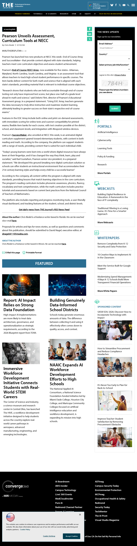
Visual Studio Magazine (107, 520)
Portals (105, 126)
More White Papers (107, 290)
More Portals (104, 173)
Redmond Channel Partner (68, 507)
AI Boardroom (62, 481)
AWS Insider (61, 485)
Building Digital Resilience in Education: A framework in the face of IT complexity (113, 197)
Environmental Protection (108, 490)
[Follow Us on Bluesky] (112, 5)
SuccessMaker (19, 134)
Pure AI (59, 502)
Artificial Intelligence (108, 132)
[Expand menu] (133, 5)
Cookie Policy (25, 529)
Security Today (102, 507)
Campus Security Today (107, 485)
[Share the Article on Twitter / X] (89, 39)
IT (95, 14)
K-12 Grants (51, 14)
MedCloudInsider (64, 498)
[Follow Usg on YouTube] (124, 5)
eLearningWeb (9, 29)
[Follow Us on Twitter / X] (120, 5)
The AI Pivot (101, 515)
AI (80, 14)
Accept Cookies (72, 536)
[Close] (80, 515)
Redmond (100, 502)
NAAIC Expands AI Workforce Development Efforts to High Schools (66, 374)
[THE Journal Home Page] (16, 5)
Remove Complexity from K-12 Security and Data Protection (113, 245)
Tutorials (37, 14)
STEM (74, 14)
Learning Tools (105, 148)
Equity (88, 14)
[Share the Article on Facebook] (89, 29)
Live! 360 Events (63, 494)
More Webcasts (105, 222)
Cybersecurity (104, 140)
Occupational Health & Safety (110, 498)
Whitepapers (108, 237)
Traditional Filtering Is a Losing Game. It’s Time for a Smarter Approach (113, 211)
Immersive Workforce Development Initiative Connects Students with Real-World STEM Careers (21, 382)
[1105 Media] (15, 510)
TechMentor (101, 511)
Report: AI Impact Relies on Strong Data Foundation (19, 304)
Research (64, 14)
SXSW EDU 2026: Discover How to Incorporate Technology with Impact (114, 314)
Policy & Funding (106, 156)
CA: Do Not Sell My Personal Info (106, 536)
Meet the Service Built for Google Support (114, 267)
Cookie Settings (49, 536)
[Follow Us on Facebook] (116, 5)
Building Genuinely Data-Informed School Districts (67, 304)
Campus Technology (65, 490)
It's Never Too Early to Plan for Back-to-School (112, 386)
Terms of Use (85, 536)
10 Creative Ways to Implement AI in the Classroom (114, 256)
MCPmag (99, 494)
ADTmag (99, 481)
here (14, 220)
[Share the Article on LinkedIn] (89, 34)
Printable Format (34, 252)
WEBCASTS (106, 188)
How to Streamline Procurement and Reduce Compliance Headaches (114, 351)
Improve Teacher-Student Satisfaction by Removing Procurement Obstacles (110, 421)
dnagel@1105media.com (15, 233)
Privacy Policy (120, 75)
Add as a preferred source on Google (99, 6)
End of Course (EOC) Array (25, 70)
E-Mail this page (12, 252)
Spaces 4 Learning (64, 511)
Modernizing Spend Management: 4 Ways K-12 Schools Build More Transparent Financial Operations (115, 279)
